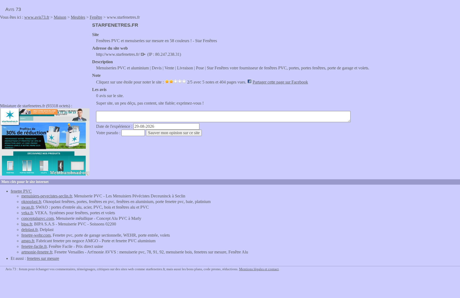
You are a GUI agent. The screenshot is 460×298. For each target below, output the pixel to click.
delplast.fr (29, 229)
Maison (60, 17)
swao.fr (27, 207)
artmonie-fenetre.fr (36, 252)
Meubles (78, 17)
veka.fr (27, 212)
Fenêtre (96, 17)
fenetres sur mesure (43, 258)
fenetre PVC (21, 191)
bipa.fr (26, 224)
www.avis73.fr (36, 17)
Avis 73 (13, 9)
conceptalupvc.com (37, 218)
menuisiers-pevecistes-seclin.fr (46, 196)
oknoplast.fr (31, 201)
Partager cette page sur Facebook (280, 82)
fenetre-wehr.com (36, 235)
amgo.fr (27, 241)
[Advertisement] (44, 59)
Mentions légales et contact (259, 269)
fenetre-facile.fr (34, 246)
